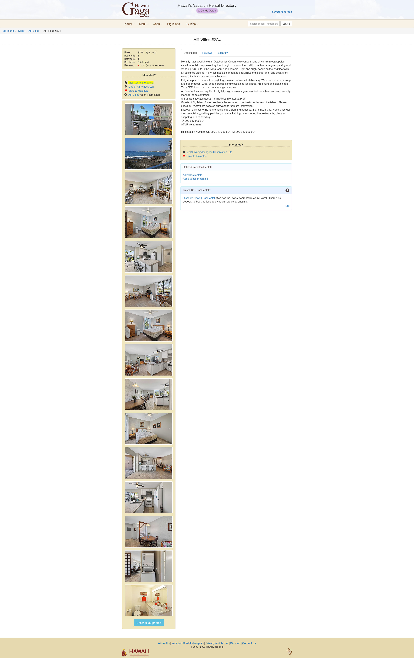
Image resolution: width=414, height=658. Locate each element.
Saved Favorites (282, 11)
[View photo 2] (149, 154)
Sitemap (235, 643)
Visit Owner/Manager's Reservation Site (209, 152)
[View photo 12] (149, 497)
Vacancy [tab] (223, 53)
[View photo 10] (149, 428)
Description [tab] (190, 53)
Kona (21, 31)
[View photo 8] (149, 360)
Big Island (8, 31)
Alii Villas (33, 31)
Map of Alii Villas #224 (141, 86)
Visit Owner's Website (140, 82)
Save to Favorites (138, 90)
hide (287, 205)
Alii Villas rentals (192, 175)
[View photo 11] (149, 463)
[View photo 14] (149, 566)
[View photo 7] (149, 325)
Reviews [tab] (207, 53)
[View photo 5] (149, 257)
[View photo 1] (149, 119)
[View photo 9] (149, 394)
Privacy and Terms (217, 643)
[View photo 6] (149, 291)
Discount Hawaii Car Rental (199, 198)
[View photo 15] (149, 600)
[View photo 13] (149, 532)
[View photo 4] (149, 222)
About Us (164, 643)
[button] (129, 24)
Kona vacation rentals (195, 178)
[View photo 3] (149, 188)
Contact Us (249, 643)
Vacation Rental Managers (188, 643)
